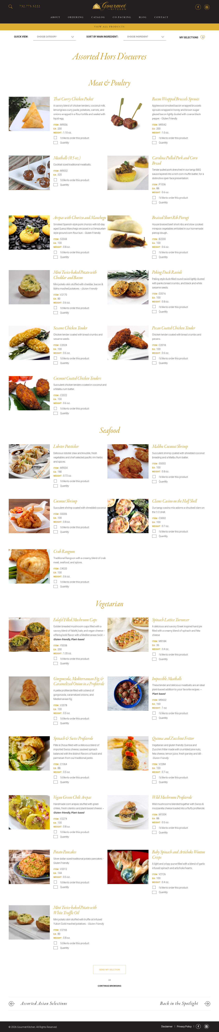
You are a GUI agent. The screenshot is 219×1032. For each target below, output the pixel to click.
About (55, 17)
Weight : (58, 133)
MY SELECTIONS (191, 37)
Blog (143, 17)
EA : (55, 129)
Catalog (98, 17)
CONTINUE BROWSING (109, 986)
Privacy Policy (184, 1026)
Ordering (76, 17)
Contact (161, 17)
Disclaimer (167, 1026)
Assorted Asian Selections (44, 1003)
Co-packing (122, 17)
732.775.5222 (30, 6)
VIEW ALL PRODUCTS (109, 27)
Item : (56, 125)
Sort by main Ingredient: (102, 36)
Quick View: (21, 36)
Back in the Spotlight (179, 1003)
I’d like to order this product (74, 138)
